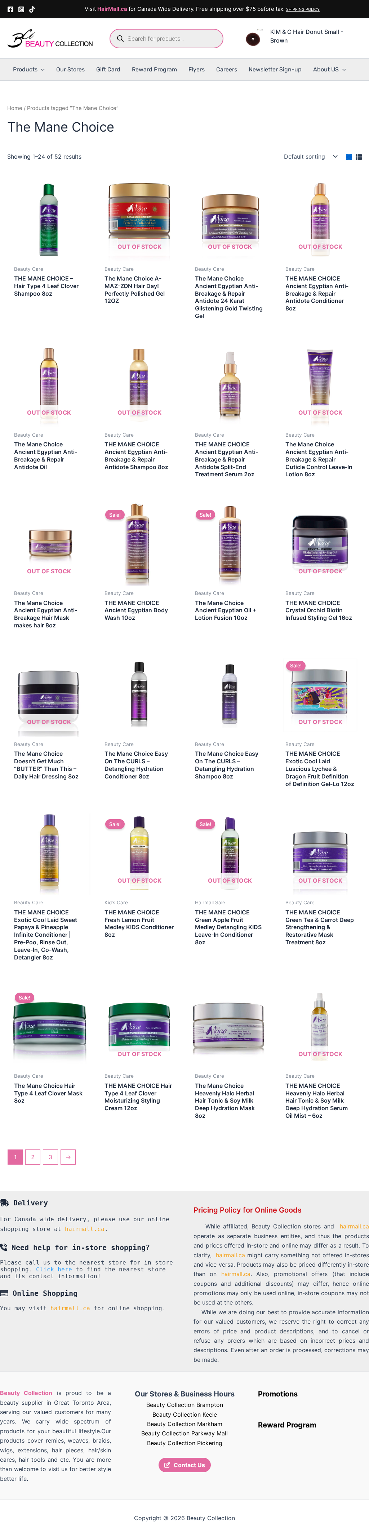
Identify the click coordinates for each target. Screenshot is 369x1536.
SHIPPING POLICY (303, 9)
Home (14, 108)
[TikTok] (32, 9)
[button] (41, 69)
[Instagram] (21, 9)
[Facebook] (10, 9)
